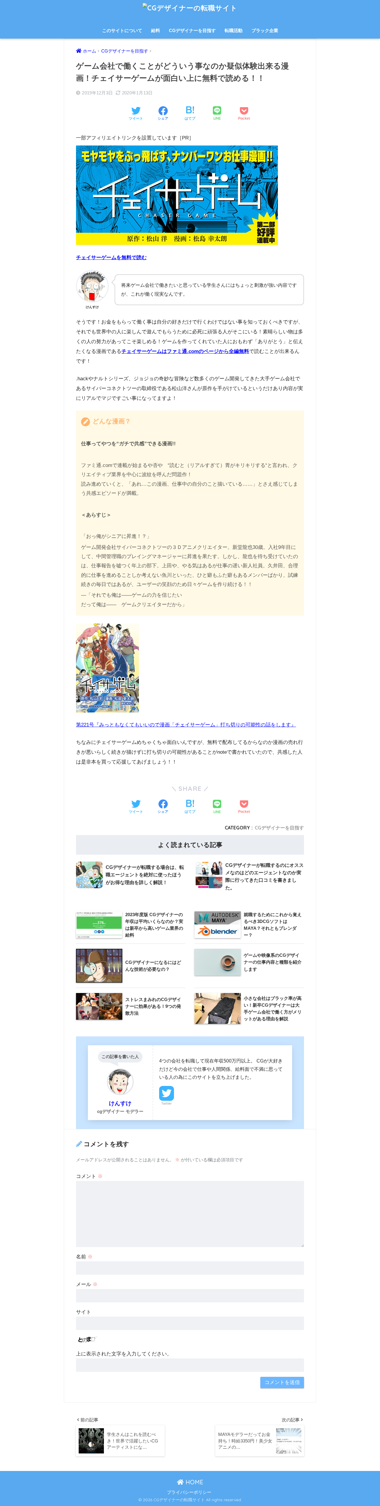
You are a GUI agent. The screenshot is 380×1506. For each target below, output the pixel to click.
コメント (89, 1176)
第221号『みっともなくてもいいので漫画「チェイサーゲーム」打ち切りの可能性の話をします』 (186, 725)
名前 (84, 1257)
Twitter (166, 1103)
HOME (193, 1482)
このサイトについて (122, 30)
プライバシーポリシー (189, 1492)
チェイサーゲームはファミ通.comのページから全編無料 (185, 351)
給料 (155, 30)
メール (87, 1284)
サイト (83, 1312)
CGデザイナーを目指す (192, 30)
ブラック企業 (264, 30)
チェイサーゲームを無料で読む (111, 257)
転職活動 (234, 30)
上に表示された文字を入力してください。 (124, 1354)
